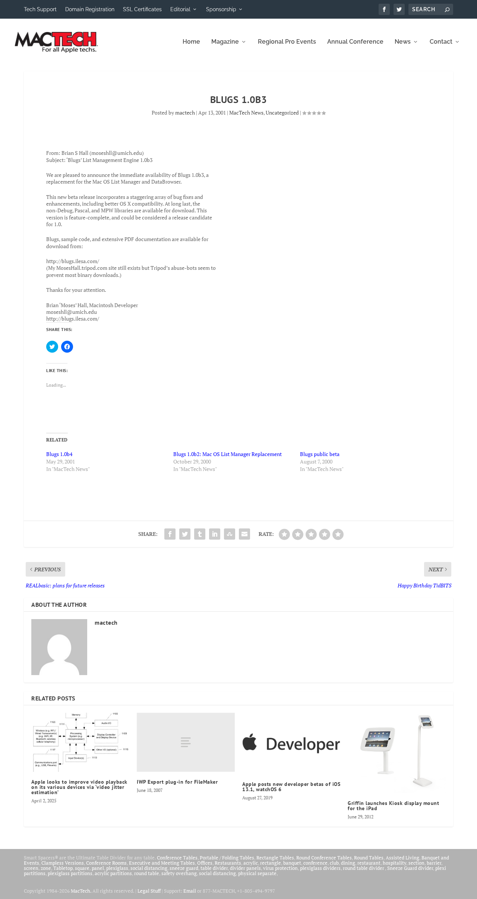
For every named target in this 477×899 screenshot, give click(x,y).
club (334, 862)
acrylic (250, 862)
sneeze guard (184, 868)
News (403, 42)
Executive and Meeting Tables (162, 862)
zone (46, 868)
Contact (441, 42)
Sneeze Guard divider (410, 868)
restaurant (368, 862)
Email (189, 890)
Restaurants (228, 862)
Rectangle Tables (275, 857)
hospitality (394, 862)
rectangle (270, 862)
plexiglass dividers (320, 868)
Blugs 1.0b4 (59, 454)
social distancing (148, 868)
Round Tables (368, 857)
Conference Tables (177, 857)
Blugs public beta (319, 454)
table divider (214, 868)
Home (191, 42)
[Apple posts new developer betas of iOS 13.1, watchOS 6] (291, 743)
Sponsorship (221, 9)
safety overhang (179, 873)
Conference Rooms (106, 862)
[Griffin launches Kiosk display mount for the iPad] (397, 753)
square (82, 868)
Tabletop (63, 868)
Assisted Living (402, 857)
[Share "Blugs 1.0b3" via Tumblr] (199, 534)
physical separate (257, 873)
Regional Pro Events (287, 42)
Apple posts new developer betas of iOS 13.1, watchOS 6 (291, 787)
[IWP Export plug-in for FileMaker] (186, 742)
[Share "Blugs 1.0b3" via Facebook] (169, 534)
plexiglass (117, 868)
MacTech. (81, 890)
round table (146, 873)
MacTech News (246, 112)
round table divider (364, 868)
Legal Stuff (149, 890)
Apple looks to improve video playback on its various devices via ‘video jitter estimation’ (79, 787)
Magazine (225, 42)
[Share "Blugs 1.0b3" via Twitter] (184, 534)
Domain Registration (89, 9)
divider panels (245, 868)
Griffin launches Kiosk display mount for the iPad (393, 806)
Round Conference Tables (324, 857)
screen (31, 868)
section (416, 862)
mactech (185, 112)
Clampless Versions (62, 862)
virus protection (280, 868)
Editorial (180, 9)
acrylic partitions (113, 873)
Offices (204, 862)
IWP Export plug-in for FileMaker (177, 781)
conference (315, 862)
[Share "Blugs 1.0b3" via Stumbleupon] (229, 534)
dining (348, 862)
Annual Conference (355, 42)
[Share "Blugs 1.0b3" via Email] (244, 534)
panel (98, 868)
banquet (292, 862)
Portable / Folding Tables (227, 857)
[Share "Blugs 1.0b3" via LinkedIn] (214, 534)
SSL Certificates (142, 9)
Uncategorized (282, 112)
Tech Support (40, 9)
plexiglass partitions (70, 873)
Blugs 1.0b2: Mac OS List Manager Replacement (227, 454)
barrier (434, 862)
